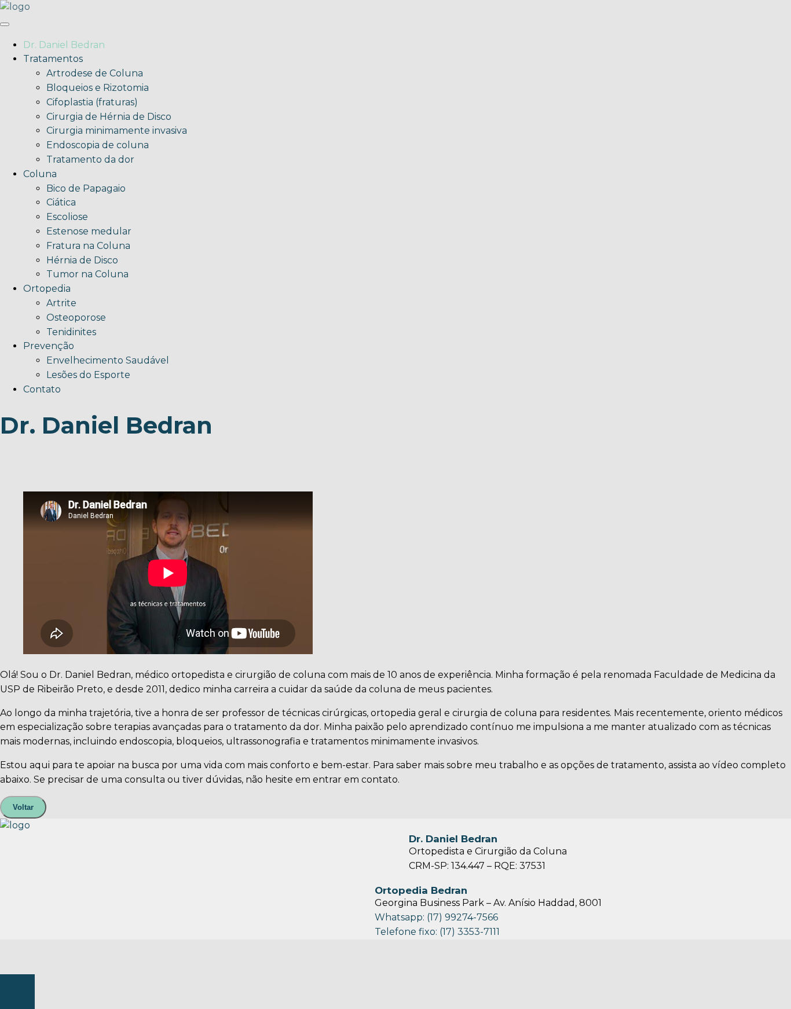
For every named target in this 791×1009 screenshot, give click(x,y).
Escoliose (67, 216)
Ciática (61, 202)
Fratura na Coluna (88, 245)
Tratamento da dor (90, 159)
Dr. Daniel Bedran (64, 44)
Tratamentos (53, 58)
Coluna (40, 173)
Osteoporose (76, 317)
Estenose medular (88, 231)
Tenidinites (71, 331)
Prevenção (48, 345)
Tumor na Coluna (87, 274)
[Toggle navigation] (4, 24)
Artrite (61, 303)
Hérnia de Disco (82, 260)
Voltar (23, 807)
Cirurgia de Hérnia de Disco (108, 116)
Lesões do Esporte (88, 374)
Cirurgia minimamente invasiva (116, 130)
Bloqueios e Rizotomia (97, 87)
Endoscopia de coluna (97, 145)
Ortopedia (47, 288)
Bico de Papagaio (86, 188)
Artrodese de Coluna (94, 73)
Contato (42, 389)
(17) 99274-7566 (462, 917)
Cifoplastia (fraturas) (92, 102)
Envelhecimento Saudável (107, 360)
